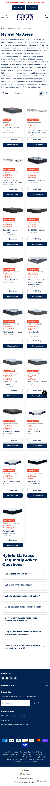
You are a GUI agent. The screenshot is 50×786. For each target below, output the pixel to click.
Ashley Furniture (8, 132)
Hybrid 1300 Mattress (36, 230)
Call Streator (18, 8)
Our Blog (40, 759)
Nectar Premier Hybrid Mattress (11, 482)
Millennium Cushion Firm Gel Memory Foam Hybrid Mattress (37, 282)
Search (6, 752)
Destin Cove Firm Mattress (34, 333)
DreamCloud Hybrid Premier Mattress (10, 532)
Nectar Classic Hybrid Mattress (35, 432)
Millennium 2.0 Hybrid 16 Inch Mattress (11, 432)
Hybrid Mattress (14, 29)
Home (3, 29)
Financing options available (33, 87)
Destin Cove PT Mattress (37, 382)
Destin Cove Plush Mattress (10, 383)
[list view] (46, 93)
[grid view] (41, 93)
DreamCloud (31, 486)
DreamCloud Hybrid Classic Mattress (35, 482)
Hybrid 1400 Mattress (11, 280)
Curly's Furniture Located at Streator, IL (20, 759)
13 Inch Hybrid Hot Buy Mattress (12, 129)
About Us (15, 752)
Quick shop (13, 139)
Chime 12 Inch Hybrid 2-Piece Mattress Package (12, 181)
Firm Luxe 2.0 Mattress (36, 180)
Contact (40, 752)
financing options (21, 653)
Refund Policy (15, 754)
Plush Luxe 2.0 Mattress (12, 332)
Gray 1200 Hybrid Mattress (10, 231)
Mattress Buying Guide (35, 757)
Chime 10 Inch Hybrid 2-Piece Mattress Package (37, 131)
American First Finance (12, 757)
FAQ (23, 757)
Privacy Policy (40, 754)
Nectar (29, 436)
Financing (5, 754)
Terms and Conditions (27, 752)
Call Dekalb (32, 8)
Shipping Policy (28, 754)
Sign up (36, 703)
